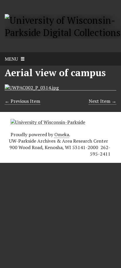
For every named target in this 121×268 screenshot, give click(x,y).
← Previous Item (22, 101)
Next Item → (102, 101)
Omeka (61, 134)
